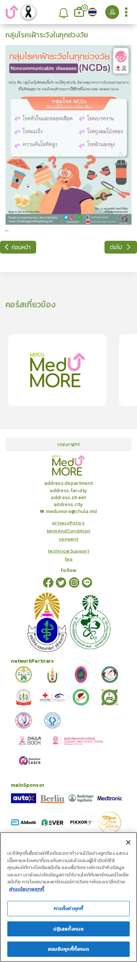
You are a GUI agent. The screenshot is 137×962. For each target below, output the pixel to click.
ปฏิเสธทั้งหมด (68, 928)
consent (68, 539)
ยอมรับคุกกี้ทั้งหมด (69, 949)
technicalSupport (68, 551)
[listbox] (64, 12)
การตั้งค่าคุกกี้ (68, 908)
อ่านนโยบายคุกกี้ (26, 889)
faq (68, 559)
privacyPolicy (68, 523)
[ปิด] (128, 842)
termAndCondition (69, 531)
